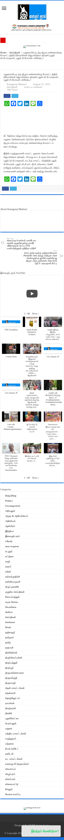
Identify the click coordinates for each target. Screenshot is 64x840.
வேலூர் (9, 789)
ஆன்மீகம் (10, 526)
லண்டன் (9, 754)
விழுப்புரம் (10, 774)
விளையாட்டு (11, 784)
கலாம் (8, 566)
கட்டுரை (9, 556)
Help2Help (10, 495)
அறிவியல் (10, 521)
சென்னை (10, 622)
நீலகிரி (8, 713)
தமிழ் (8, 642)
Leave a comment (33, 87)
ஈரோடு (8, 541)
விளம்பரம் (10, 779)
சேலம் (8, 627)
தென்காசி (10, 693)
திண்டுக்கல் (11, 652)
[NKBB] (32, 27)
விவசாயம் (10, 769)
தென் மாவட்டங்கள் (15, 688)
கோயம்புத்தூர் (12, 597)
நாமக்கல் (9, 703)
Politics (9, 500)
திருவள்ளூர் (11, 678)
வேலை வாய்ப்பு (13, 794)
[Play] (32, 294)
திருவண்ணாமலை (14, 673)
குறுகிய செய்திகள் (15, 592)
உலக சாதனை (12, 546)
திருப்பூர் (9, 667)
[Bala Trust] (32, 202)
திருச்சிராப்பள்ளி (13, 657)
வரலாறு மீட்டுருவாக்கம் (17, 764)
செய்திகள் (15, 52)
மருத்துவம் (10, 738)
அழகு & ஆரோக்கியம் (16, 516)
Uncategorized (12, 506)
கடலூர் (8, 551)
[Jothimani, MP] (32, 46)
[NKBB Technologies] (32, 64)
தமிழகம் (9, 637)
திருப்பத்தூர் (11, 662)
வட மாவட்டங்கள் (13, 759)
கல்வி (8, 571)
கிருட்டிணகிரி (12, 587)
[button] (36, 313)
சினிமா (9, 612)
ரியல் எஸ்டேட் (12, 748)
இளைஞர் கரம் (12, 536)
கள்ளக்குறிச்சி (12, 576)
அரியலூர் (10, 511)
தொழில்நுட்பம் (12, 698)
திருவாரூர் (10, 683)
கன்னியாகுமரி (12, 581)
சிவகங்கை (10, 607)
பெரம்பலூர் (10, 723)
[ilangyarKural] (32, 808)
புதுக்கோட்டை (12, 718)
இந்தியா (9, 531)
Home (3, 52)
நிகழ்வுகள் (10, 708)
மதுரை (8, 728)
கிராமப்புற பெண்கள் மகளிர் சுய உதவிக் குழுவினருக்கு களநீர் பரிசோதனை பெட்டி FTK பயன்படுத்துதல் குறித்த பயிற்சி (21, 243)
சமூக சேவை (11, 602)
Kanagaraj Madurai (17, 84)
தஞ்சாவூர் (10, 632)
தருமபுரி (9, 647)
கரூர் (7, 561)
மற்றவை (9, 743)
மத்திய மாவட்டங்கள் (15, 733)
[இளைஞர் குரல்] (32, 11)
